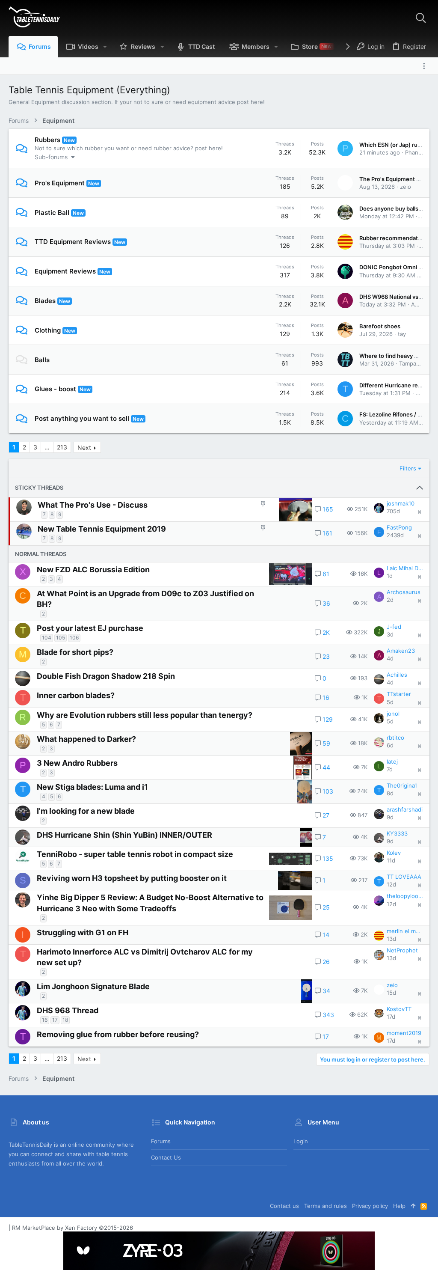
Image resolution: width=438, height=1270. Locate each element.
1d (390, 575)
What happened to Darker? (86, 739)
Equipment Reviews (65, 271)
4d (390, 658)
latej (392, 761)
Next (84, 447)
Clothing (48, 330)
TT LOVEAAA (404, 876)
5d (390, 702)
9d (390, 817)
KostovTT (399, 1008)
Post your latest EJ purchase (90, 628)
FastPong (399, 527)
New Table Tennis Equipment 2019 (102, 528)
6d (390, 745)
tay (402, 333)
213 (62, 447)
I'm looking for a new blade (86, 810)
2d (390, 599)
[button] (105, 47)
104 (46, 637)
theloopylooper (405, 895)
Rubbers (47, 140)
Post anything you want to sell (82, 418)
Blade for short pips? (75, 652)
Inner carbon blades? (76, 695)
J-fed (394, 626)
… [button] (47, 447)
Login (300, 1141)
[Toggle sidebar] (426, 66)
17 (55, 1020)
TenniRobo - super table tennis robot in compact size (135, 854)
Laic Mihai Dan (405, 568)
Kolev (394, 852)
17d (391, 1016)
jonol (393, 713)
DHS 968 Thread (67, 1010)
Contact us (166, 1157)
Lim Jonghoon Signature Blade (93, 986)
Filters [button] (408, 468)
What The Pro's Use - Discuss (93, 504)
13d (391, 938)
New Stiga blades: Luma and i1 (92, 786)
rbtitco (395, 737)
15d (391, 992)
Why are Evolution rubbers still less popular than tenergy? (144, 715)
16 (44, 1020)
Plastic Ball (52, 212)
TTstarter (399, 693)
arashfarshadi (405, 809)
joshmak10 (400, 503)
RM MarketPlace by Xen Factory (72, 1227)
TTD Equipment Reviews (73, 242)
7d (390, 769)
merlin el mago (405, 931)
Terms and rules (325, 1205)
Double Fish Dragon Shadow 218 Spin (106, 676)
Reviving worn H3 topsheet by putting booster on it (132, 878)
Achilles (397, 674)
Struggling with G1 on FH (82, 932)
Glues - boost (55, 389)
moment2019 (404, 1032)
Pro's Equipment (60, 183)
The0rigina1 (402, 785)
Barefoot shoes (379, 326)
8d (390, 793)
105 (60, 637)
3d (390, 634)
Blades (45, 301)
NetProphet (402, 950)
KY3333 (397, 833)
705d (393, 511)
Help (399, 1205)
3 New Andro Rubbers (77, 762)
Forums (161, 1141)
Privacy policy (370, 1205)
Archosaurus (403, 592)
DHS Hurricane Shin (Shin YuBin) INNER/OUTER (124, 834)
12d (391, 884)
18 (65, 1020)
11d (391, 860)
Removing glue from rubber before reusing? (118, 1034)
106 (74, 637)
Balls (42, 360)
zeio (405, 186)
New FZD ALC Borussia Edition (93, 569)
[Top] (413, 1205)
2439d (395, 535)
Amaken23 (401, 650)
